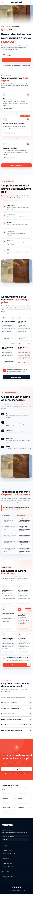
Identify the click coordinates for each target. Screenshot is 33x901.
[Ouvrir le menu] (2, 2)
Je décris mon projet (16, 377)
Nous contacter (8, 866)
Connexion (6, 877)
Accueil (2, 26)
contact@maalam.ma (9, 836)
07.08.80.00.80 (7, 839)
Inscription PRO (8, 876)
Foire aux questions (9, 853)
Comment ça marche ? (10, 851)
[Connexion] (30, 2)
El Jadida (8, 26)
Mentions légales (8, 863)
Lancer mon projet (15, 165)
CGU (4, 864)
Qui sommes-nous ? (9, 850)
